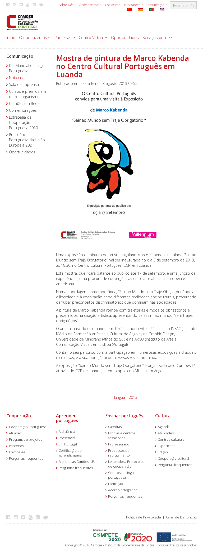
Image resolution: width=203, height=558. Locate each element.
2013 (133, 397)
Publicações (132, 5)
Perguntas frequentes (26, 458)
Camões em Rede (24, 103)
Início (10, 37)
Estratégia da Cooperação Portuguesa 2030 (23, 122)
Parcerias (63, 37)
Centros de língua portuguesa (121, 475)
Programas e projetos (25, 439)
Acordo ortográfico (122, 490)
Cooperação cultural (173, 458)
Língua (119, 397)
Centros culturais (171, 439)
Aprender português (67, 418)
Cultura (162, 416)
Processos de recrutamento (119, 453)
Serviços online (156, 37)
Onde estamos (89, 5)
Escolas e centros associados (121, 435)
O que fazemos (33, 37)
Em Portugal (68, 444)
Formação (115, 484)
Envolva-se (17, 452)
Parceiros (16, 446)
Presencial (67, 438)
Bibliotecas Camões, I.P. (77, 461)
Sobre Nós (66, 5)
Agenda (163, 427)
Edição (163, 452)
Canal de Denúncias (181, 517)
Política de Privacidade (143, 517)
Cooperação (18, 416)
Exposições (166, 446)
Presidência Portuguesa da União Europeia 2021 (27, 140)
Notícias (16, 77)
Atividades (166, 433)
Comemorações (23, 110)
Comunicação (155, 5)
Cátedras (115, 427)
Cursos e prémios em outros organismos (27, 94)
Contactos (112, 5)
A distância (67, 431)
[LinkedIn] (39, 517)
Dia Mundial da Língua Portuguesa (28, 68)
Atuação (15, 433)
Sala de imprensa (24, 84)
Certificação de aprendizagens (70, 453)
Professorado (118, 444)
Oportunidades (125, 37)
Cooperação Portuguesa (27, 427)
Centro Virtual (92, 37)
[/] (22, 22)
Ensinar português (124, 416)
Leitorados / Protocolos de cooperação (126, 464)
